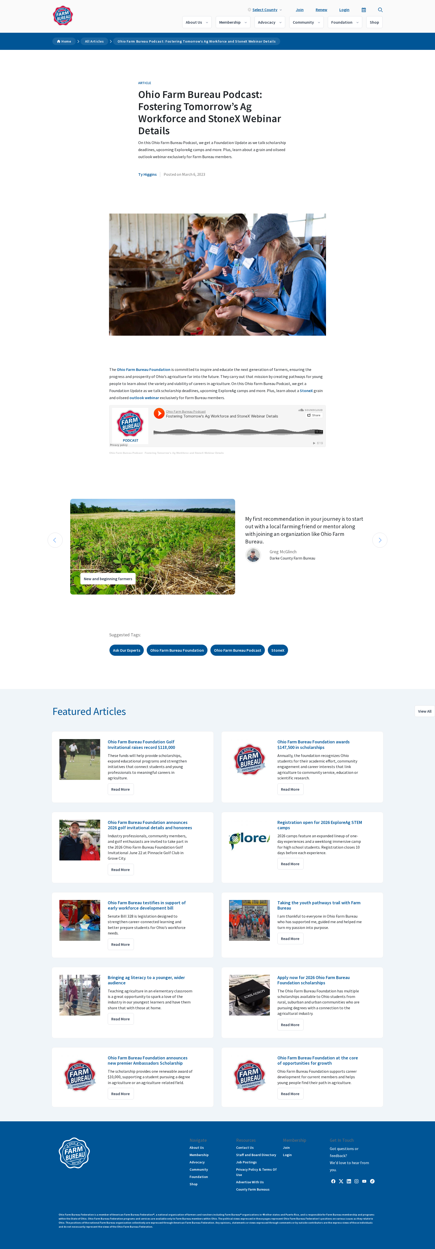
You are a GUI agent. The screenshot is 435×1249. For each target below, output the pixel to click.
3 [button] (58, 599)
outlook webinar (144, 397)
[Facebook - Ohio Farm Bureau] (333, 1181)
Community (303, 22)
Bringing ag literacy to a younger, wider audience (146, 980)
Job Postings (246, 1162)
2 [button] (53, 599)
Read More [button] (120, 789)
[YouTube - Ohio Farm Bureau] (364, 1181)
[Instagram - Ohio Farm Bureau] (356, 1181)
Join (300, 9)
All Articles (94, 41)
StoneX (306, 390)
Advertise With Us (250, 1182)
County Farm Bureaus (253, 1189)
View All (424, 711)
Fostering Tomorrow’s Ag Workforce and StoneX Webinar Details (184, 453)
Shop (374, 22)
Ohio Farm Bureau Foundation (143, 369)
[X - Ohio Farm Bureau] (341, 1181)
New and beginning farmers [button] (108, 578)
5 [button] (68, 599)
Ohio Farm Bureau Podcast (125, 453)
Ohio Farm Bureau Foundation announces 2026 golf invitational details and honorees (150, 825)
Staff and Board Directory (256, 1155)
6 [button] (74, 599)
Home (66, 41)
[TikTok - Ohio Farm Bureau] (372, 1181)
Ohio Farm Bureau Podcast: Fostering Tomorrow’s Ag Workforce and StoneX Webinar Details (197, 41)
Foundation (341, 22)
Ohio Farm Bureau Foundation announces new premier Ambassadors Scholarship (148, 1060)
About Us (194, 22)
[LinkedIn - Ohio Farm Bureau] (349, 1181)
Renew (321, 9)
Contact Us (245, 1147)
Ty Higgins (147, 174)
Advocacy (266, 22)
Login (344, 9)
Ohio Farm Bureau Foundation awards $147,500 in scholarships (313, 744)
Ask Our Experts (126, 650)
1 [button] (48, 599)
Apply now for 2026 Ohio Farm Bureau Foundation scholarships (313, 980)
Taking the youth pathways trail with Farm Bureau (318, 905)
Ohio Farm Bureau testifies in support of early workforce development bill (147, 905)
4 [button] (63, 599)
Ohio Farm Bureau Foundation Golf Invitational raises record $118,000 (141, 744)
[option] (217, 547)
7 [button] (79, 599)
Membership (230, 22)
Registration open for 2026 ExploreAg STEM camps (319, 825)
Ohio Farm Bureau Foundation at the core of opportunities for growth (317, 1060)
